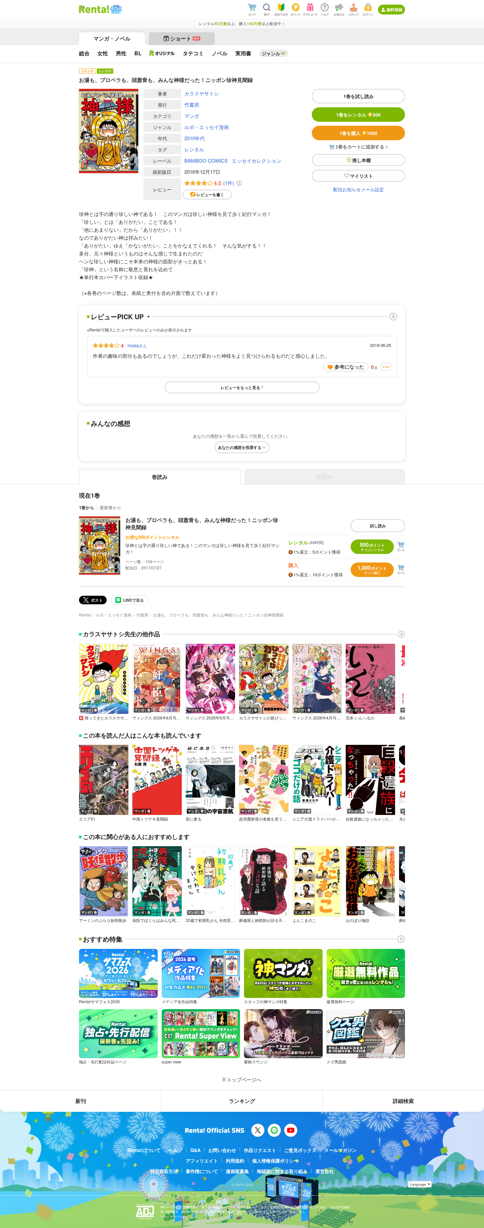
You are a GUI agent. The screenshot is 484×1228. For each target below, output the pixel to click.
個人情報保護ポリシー (275, 1160)
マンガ (191, 115)
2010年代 (194, 138)
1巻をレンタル (358, 114)
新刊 (80, 1101)
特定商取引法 (164, 1171)
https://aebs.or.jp (171, 1216)
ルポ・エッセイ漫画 (206, 126)
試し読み (378, 526)
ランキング (242, 1101)
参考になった (349, 366)
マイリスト (361, 175)
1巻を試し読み (358, 96)
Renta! (85, 614)
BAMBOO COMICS (206, 160)
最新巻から (110, 507)
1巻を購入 (358, 133)
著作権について (202, 1171)
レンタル (194, 149)
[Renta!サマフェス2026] (115, 9)
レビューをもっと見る (240, 387)
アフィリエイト (202, 1160)
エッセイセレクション (256, 160)
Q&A (195, 1150)
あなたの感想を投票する (239, 447)
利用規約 (235, 1160)
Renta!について (144, 1150)
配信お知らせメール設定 (358, 189)
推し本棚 (361, 160)
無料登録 (394, 10)
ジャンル (271, 53)
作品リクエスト (260, 1150)
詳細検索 (403, 1101)
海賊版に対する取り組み (282, 1171)
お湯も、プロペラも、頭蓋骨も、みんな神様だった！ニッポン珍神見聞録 (201, 523)
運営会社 (324, 1171)
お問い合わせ (222, 1150)
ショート (185, 38)
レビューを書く (210, 194)
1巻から (86, 507)
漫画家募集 (237, 1171)
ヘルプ (175, 1150)
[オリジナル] (162, 53)
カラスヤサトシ (201, 93)
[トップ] (94, 9)
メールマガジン (340, 1150)
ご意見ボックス (300, 1150)
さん (137, 345)
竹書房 (191, 104)
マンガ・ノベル (112, 38)
